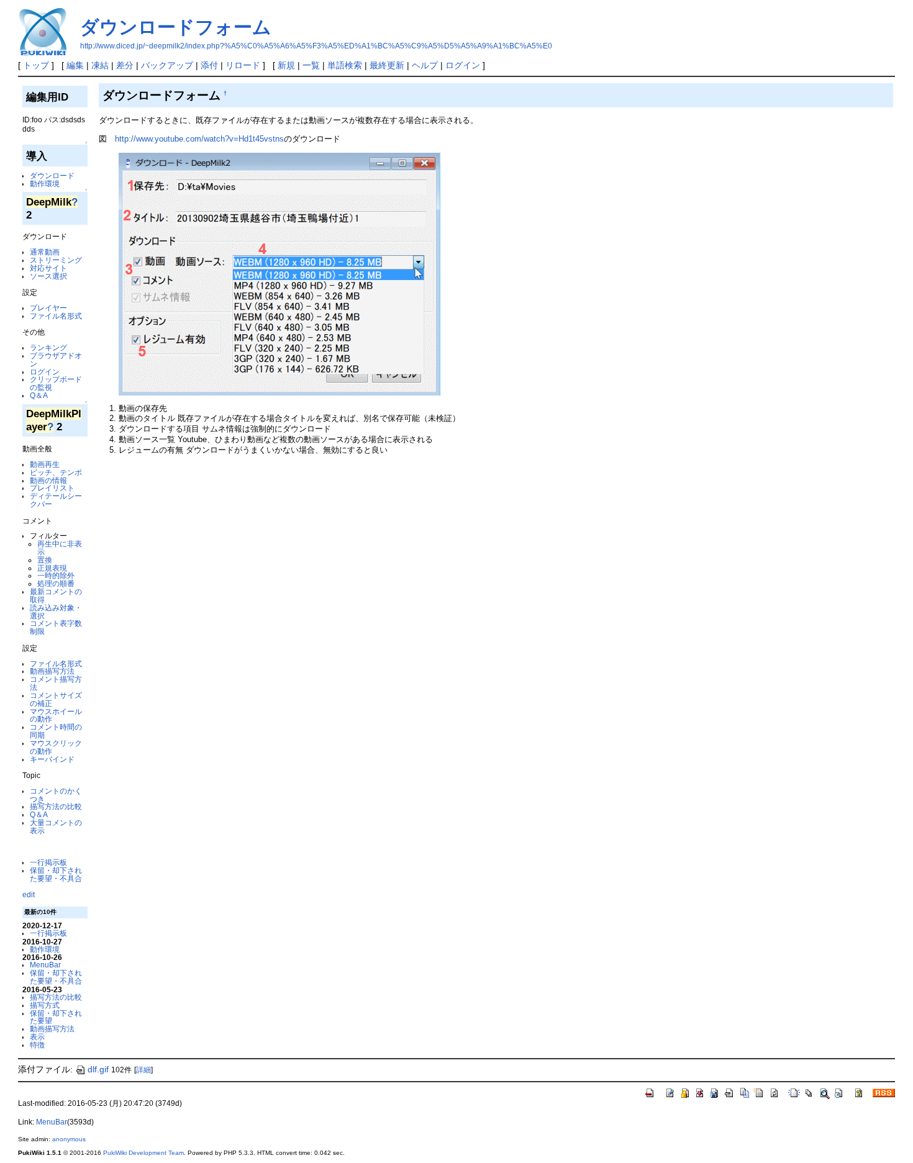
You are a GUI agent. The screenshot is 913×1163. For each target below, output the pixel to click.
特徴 (37, 1045)
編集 (75, 65)
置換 (44, 560)
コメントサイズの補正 (56, 699)
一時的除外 (56, 575)
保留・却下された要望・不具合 (56, 874)
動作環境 (45, 183)
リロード (242, 65)
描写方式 (45, 1005)
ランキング (48, 347)
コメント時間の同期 (56, 731)
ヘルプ (425, 65)
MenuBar (45, 965)
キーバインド (52, 759)
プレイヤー (48, 308)
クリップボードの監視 (56, 383)
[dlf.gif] (279, 273)
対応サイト (48, 268)
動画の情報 (48, 480)
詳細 (143, 1070)
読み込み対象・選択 (56, 612)
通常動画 (45, 252)
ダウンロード (52, 175)
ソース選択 (48, 276)
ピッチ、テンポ (56, 472)
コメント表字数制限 (56, 627)
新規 (286, 65)
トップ (36, 65)
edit (28, 894)
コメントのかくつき (56, 795)
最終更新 (387, 65)
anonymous (69, 1139)
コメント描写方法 (56, 683)
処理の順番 (56, 583)
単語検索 (344, 65)
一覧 (311, 65)
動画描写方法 (52, 671)
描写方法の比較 (56, 806)
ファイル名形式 (56, 316)
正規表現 (52, 568)
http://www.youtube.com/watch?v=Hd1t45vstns (199, 138)
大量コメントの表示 (56, 826)
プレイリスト (52, 488)
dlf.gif (98, 1069)
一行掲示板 (48, 862)
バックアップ (167, 65)
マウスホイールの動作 (56, 715)
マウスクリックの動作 (56, 747)
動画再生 (45, 464)
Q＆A (39, 395)
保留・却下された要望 (56, 1017)
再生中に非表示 (59, 548)
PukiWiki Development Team (143, 1152)
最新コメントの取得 (56, 595)
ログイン (462, 65)
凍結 (100, 65)
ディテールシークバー (56, 500)
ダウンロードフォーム (175, 27)
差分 (125, 65)
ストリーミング (56, 260)
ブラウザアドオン (56, 359)
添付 (209, 65)
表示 (37, 1037)
